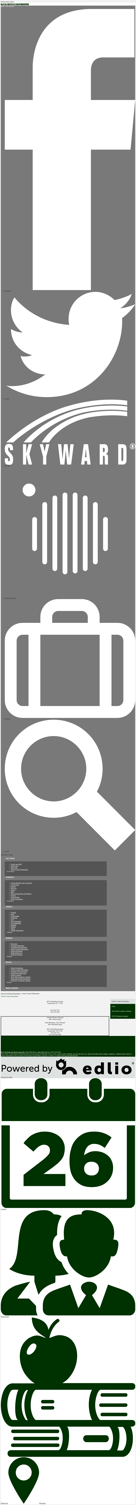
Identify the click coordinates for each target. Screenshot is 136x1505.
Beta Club (14, 944)
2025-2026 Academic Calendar (20, 977)
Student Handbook (17, 951)
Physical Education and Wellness (21, 894)
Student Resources (16, 953)
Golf (12, 920)
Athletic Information (17, 930)
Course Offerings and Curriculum (21, 883)
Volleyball (14, 918)
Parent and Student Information (20, 979)
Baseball (13, 925)
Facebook (8, 291)
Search (7, 851)
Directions (42, 1503)
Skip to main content (7, 1)
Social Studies (15, 897)
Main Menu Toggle (7, 855)
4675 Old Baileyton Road (16, 1052)
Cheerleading (15, 916)
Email (59, 1019)
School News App (10, 598)
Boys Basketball (16, 921)
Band (12, 914)
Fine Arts (14, 888)
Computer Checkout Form (19, 971)
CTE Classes (15, 885)
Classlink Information (17, 946)
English (13, 886)
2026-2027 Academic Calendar (20, 980)
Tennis (13, 929)
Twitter (7, 399)
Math (12, 892)
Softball (13, 927)
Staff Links (14, 868)
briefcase (7, 719)
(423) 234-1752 (42, 1052)
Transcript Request (17, 955)
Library (13, 890)
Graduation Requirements (19, 947)
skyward (7, 465)
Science (13, 895)
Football (13, 912)
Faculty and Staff (16, 864)
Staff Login (14, 866)
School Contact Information (19, 869)
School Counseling (17, 899)
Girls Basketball (16, 923)
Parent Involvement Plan (18, 973)
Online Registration (17, 968)
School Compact (16, 975)
